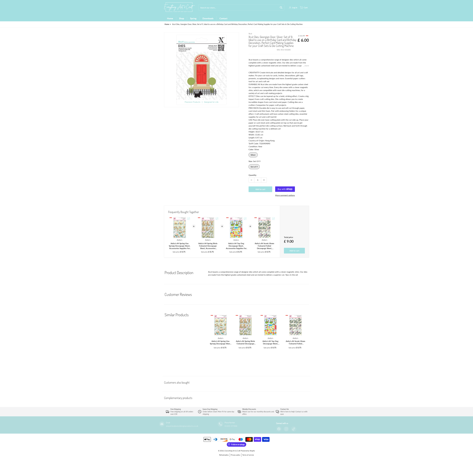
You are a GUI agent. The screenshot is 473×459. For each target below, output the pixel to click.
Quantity (252, 175)
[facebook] (279, 429)
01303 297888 (231, 426)
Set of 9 (254, 166)
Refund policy (224, 455)
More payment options (285, 195)
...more (306, 65)
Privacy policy (235, 455)
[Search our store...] (281, 7)
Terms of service (248, 455)
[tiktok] (293, 429)
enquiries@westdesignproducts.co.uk (182, 426)
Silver (253, 155)
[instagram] (286, 429)
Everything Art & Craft (232, 451)
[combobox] (241, 7)
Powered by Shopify (248, 451)
